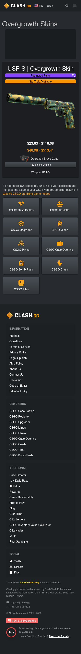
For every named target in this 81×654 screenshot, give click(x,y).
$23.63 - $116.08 (40, 143)
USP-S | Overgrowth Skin (40, 68)
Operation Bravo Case (44, 158)
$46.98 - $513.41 (40, 150)
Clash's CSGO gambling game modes (26, 194)
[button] (38, 6)
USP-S (46, 172)
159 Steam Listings (40, 164)
